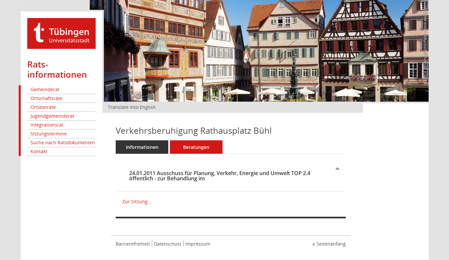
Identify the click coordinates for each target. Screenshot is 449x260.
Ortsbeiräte (43, 107)
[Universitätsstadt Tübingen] (61, 33)
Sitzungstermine (49, 133)
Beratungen (196, 147)
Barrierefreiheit (133, 244)
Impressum (197, 244)
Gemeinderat (45, 89)
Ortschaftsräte (46, 98)
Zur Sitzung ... (137, 201)
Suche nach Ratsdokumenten (63, 142)
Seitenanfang (331, 244)
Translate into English (132, 107)
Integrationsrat (47, 125)
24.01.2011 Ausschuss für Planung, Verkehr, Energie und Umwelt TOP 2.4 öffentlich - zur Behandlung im (219, 176)
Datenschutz (167, 244)
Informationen (142, 147)
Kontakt (39, 151)
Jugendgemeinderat (52, 116)
